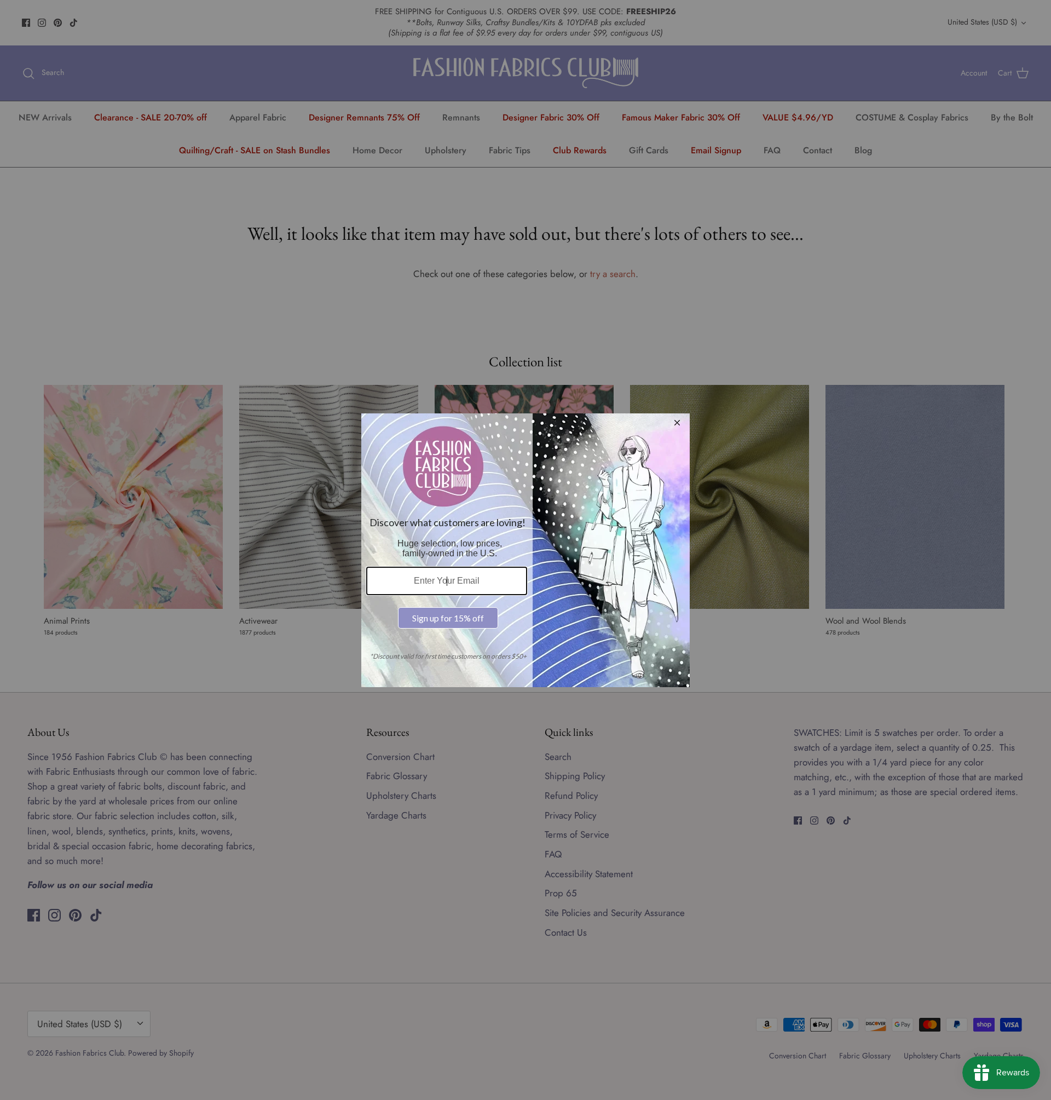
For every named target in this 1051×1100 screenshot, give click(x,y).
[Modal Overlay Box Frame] (525, 550)
